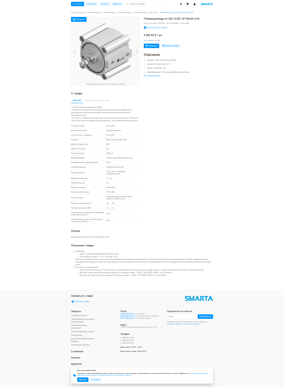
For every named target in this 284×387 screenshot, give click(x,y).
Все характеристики (152, 76)
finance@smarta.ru (127, 318)
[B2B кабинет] (194, 4)
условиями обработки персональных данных (183, 324)
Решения (104, 4)
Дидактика (117, 4)
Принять (83, 380)
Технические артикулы (80, 345)
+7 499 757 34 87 (127, 343)
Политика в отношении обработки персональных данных (110, 375)
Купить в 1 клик (172, 46)
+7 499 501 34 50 (127, 337)
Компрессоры (76, 335)
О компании (92, 4)
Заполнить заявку (82, 301)
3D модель (80, 19)
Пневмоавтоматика (79, 315)
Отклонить (96, 380)
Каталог (79, 4)
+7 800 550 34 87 (127, 340)
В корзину (152, 46)
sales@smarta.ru (127, 314)
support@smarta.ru (127, 316)
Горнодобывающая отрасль (82, 331)
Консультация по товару (157, 27)
